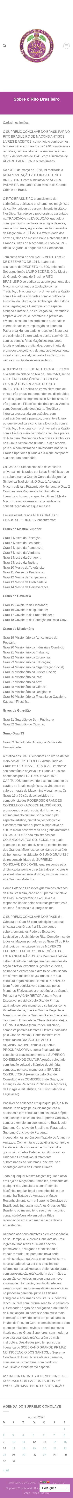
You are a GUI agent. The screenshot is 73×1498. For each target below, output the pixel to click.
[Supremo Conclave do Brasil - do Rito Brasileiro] (36, 46)
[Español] (48, 1481)
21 (54, 1448)
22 (65, 1448)
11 (23, 1441)
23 (4, 1454)
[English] (41, 1481)
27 (44, 1454)
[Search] (4, 45)
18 (24, 1448)
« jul (6, 1470)
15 (65, 1441)
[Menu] (66, 46)
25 (24, 1454)
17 (13, 1448)
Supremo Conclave (22, 1482)
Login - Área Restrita (36, 1492)
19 (34, 1448)
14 (54, 1441)
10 (13, 1441)
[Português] (45, 1481)
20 (44, 1448)
